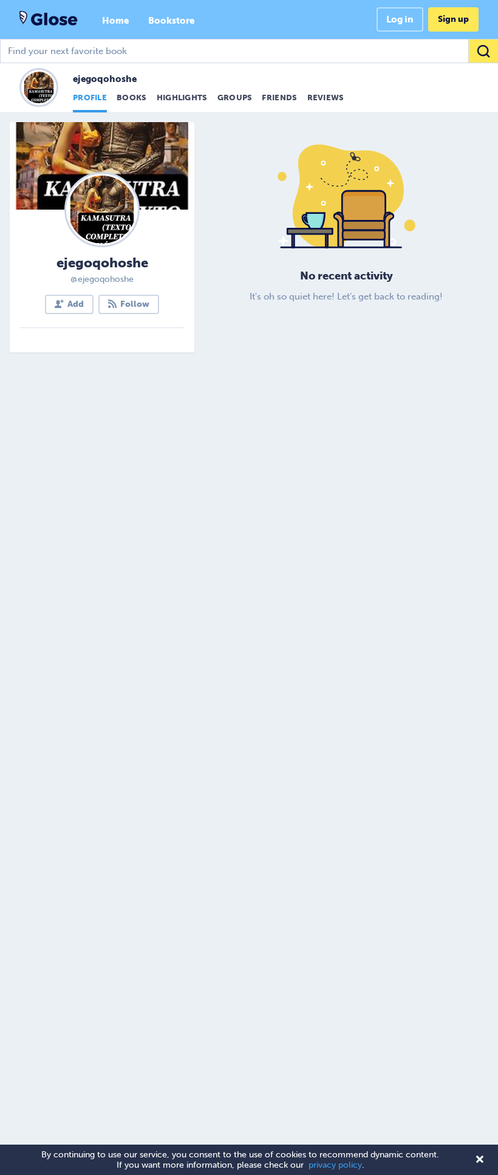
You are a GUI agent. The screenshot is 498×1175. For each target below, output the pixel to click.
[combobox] (249, 51)
